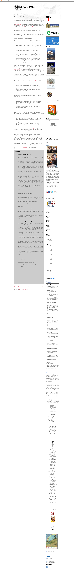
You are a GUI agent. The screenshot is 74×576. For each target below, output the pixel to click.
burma (57, 400)
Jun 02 (50, 264)
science (51, 401)
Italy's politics (57, 397)
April (49, 270)
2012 (48, 230)
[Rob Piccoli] (46, 281)
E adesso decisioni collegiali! (53, 267)
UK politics (48, 399)
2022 (48, 217)
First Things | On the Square (51, 359)
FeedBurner (54, 125)
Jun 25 (50, 249)
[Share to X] (33, 147)
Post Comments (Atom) (23, 289)
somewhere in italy (54, 393)
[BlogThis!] (32, 147)
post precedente (18, 24)
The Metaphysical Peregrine (50, 198)
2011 (48, 231)
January (49, 274)
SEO (54, 562)
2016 (48, 225)
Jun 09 (50, 259)
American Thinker (50, 290)
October (49, 240)
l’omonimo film (35, 26)
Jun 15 (50, 253)
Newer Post (17, 286)
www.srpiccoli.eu (48, 188)
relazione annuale (24, 81)
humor (53, 400)
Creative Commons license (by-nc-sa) (52, 370)
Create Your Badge (48, 282)
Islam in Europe (49, 332)
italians (54, 399)
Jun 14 (50, 254)
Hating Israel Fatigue (50, 297)
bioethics (47, 401)
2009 (48, 234)
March (49, 271)
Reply (19, 189)
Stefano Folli (33, 80)
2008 (48, 235)
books (51, 397)
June (49, 245)
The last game (49, 327)
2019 (48, 221)
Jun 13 (50, 255)
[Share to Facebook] (34, 147)
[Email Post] (29, 147)
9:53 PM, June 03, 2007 (26, 154)
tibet (54, 398)
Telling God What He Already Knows (52, 349)
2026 (48, 212)
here (57, 143)
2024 (48, 215)
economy (49, 398)
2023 (48, 216)
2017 (48, 224)
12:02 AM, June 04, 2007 (27, 221)
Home (29, 286)
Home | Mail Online (50, 317)
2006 (48, 275)
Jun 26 (50, 248)
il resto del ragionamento (32, 128)
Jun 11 (50, 258)
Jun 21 (50, 250)
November (49, 239)
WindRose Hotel (25, 6)
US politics (49, 392)
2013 (48, 229)
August (49, 243)
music (47, 397)
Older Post (41, 286)
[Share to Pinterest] (35, 147)
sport (55, 401)
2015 (48, 226)
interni (19, 148)
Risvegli (23, 26)
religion (57, 392)
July (49, 244)
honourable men (55, 402)
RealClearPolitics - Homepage (52, 285)
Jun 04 (50, 263)
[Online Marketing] (50, 561)
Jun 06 (50, 262)
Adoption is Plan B (50, 354)
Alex (20, 22)
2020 (48, 220)
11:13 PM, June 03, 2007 (28, 193)
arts (57, 398)
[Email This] (31, 147)
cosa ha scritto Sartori (26, 40)
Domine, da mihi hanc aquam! (52, 348)
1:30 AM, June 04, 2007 (28, 258)
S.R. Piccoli (20, 193)
